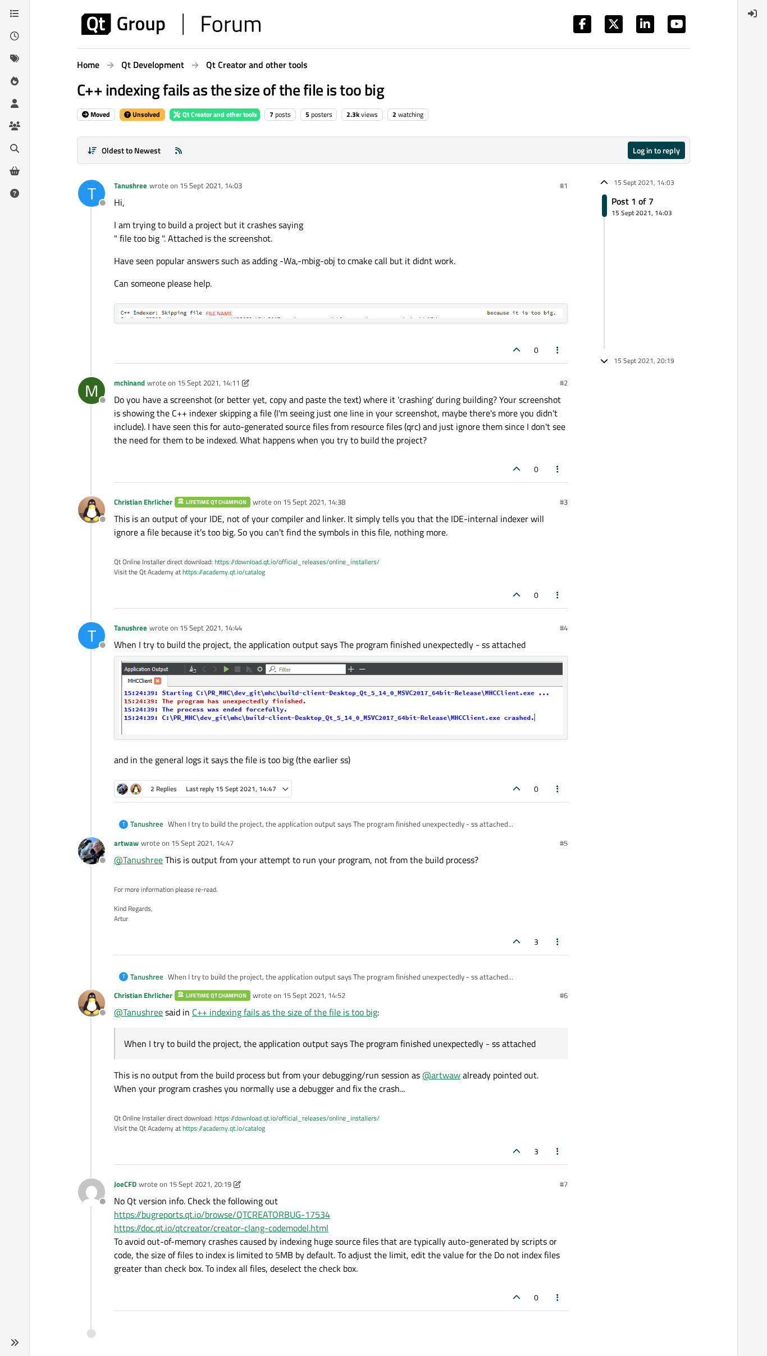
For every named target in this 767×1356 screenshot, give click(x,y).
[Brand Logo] (171, 24)
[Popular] (14, 81)
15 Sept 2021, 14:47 (202, 843)
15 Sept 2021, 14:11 (208, 382)
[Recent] (14, 36)
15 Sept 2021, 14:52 (314, 995)
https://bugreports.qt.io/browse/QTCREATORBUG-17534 (222, 1214)
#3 (564, 501)
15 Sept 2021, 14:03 (211, 185)
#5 (564, 843)
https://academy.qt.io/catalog (223, 571)
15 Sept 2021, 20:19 (200, 1184)
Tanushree (130, 185)
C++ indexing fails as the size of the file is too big (284, 1012)
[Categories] (14, 13)
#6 (564, 995)
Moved (99, 114)
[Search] (14, 148)
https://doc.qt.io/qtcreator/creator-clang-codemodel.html (221, 1228)
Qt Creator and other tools (219, 114)
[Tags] (14, 58)
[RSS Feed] (178, 150)
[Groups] (14, 126)
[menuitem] (752, 13)
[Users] (14, 103)
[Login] (752, 13)
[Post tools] (558, 350)
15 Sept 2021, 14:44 (211, 627)
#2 (564, 382)
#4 (564, 627)
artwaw (126, 843)
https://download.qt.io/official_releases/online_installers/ (297, 561)
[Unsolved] (14, 193)
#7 (564, 1184)
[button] (14, 1343)
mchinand (129, 382)
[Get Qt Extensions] (14, 171)
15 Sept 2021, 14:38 (314, 501)
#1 (564, 185)
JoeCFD (125, 1184)
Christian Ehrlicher (143, 501)
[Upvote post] (516, 350)
